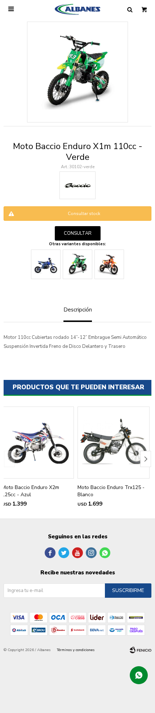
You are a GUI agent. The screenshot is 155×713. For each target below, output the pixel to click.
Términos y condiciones (75, 650)
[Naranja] (109, 264)
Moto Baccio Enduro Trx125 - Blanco (111, 491)
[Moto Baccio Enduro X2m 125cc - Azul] (38, 443)
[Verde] (77, 264)
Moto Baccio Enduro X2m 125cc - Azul (30, 491)
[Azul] (46, 264)
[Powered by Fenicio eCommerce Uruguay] (140, 650)
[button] (145, 459)
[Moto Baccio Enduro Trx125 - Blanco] (114, 443)
